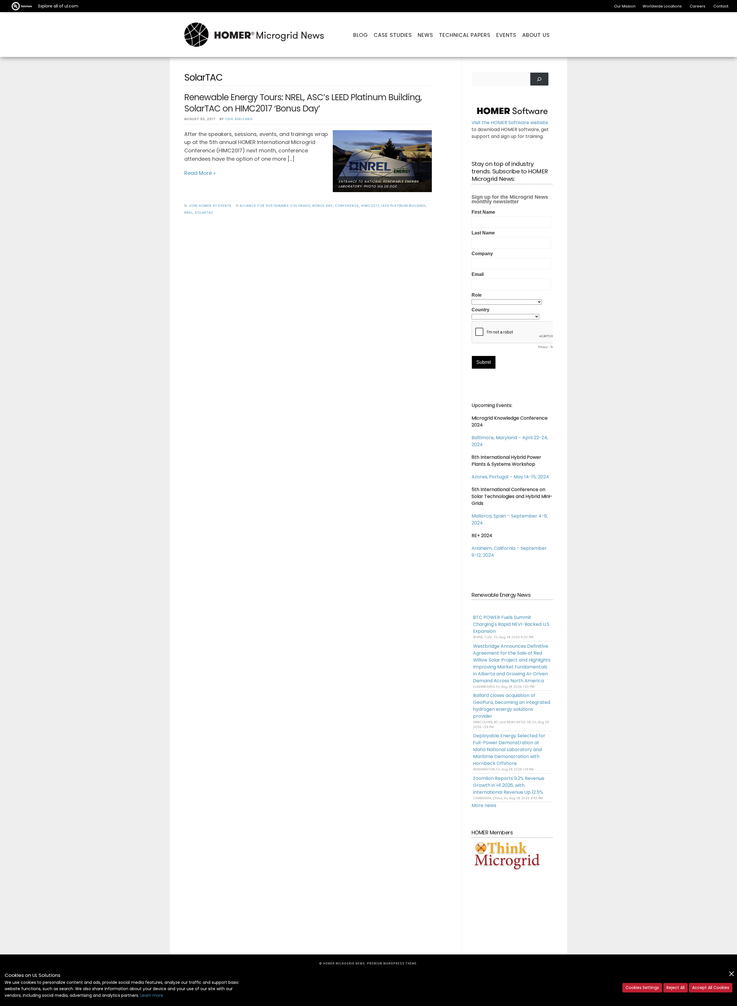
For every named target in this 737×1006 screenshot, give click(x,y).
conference (347, 205)
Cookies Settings (642, 987)
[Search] (539, 79)
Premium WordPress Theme (392, 963)
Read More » (200, 173)
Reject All (675, 987)
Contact (720, 6)
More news (484, 805)
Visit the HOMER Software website (510, 122)
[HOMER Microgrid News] (254, 35)
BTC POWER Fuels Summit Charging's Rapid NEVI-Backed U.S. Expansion (511, 624)
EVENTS (506, 35)
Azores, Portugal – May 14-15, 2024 (510, 476)
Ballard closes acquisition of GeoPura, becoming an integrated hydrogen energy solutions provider (511, 705)
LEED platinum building (403, 205)
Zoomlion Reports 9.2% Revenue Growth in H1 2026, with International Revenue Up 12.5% (508, 785)
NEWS (425, 35)
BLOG (360, 35)
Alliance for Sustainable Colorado (275, 205)
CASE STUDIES (393, 35)
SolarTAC (204, 212)
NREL (188, 212)
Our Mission (625, 6)
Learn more (151, 995)
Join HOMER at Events (210, 205)
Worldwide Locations (662, 6)
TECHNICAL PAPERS (465, 35)
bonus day (322, 205)
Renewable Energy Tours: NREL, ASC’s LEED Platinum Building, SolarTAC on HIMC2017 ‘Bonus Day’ (303, 103)
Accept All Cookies (710, 987)
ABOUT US (536, 35)
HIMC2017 (370, 205)
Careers (697, 6)
